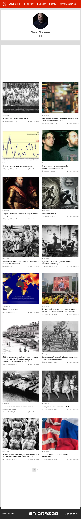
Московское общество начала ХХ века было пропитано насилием (20, 262)
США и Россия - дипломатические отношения (56, 455)
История (6, 115)
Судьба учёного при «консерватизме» (18, 166)
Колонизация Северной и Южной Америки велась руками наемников (60, 358)
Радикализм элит (49, 214)
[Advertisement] (40, 64)
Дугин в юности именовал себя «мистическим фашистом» (55, 167)
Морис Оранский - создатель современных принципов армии (20, 215)
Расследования (69, 4)
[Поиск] (64, 513)
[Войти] (77, 513)
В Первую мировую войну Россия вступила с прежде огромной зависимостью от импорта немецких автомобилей (20, 359)
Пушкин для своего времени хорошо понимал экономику (57, 262)
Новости (30, 4)
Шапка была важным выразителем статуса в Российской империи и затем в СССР (21, 455)
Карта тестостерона (10, 309)
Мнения (42, 4)
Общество (46, 210)
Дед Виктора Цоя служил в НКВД (16, 118)
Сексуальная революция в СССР (55, 407)
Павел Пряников (34, 121)
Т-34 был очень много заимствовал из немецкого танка (18, 408)
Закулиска (46, 163)
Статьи (54, 4)
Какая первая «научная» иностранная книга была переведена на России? (60, 119)
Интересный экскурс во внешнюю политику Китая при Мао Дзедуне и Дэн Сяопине (60, 310)
